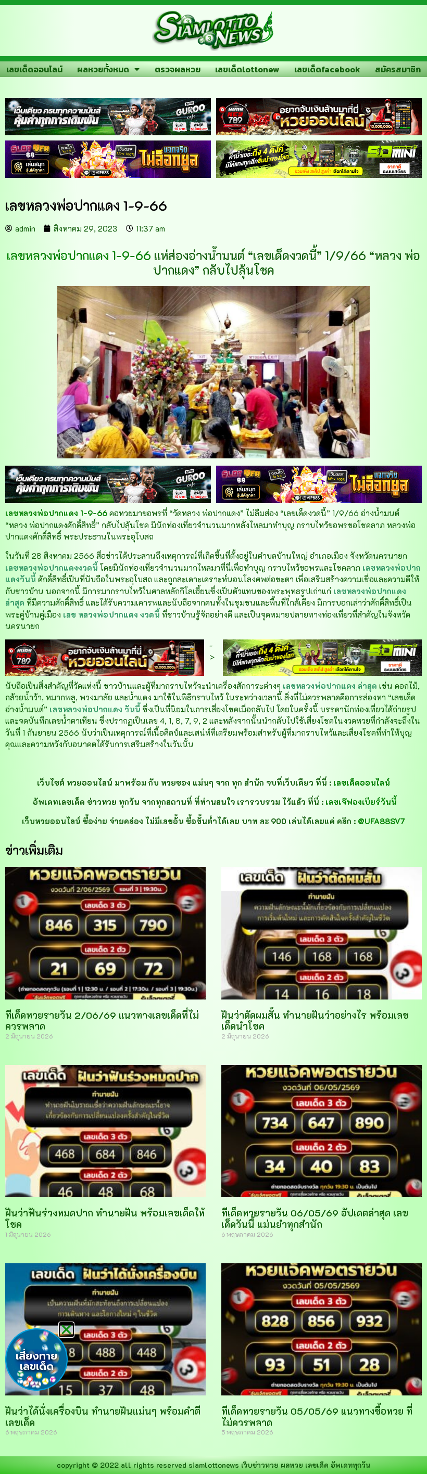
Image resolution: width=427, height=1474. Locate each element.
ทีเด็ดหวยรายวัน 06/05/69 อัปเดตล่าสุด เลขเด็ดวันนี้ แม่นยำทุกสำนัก (314, 1219)
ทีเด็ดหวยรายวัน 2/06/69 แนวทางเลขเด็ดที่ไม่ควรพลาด (102, 1021)
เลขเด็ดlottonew (247, 69)
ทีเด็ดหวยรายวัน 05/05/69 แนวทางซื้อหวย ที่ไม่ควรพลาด (316, 1417)
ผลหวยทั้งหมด (103, 69)
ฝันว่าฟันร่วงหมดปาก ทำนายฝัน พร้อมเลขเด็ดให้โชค (105, 1219)
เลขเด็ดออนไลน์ (34, 69)
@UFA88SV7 (381, 821)
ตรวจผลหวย (177, 69)
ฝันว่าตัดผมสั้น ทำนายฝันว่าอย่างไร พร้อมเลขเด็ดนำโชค (315, 1021)
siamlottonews (214, 1465)
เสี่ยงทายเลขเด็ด (36, 1361)
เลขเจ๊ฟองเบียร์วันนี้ (361, 802)
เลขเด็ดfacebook (327, 69)
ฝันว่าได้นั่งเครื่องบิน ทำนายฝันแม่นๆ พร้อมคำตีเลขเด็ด (102, 1417)
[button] (66, 1329)
